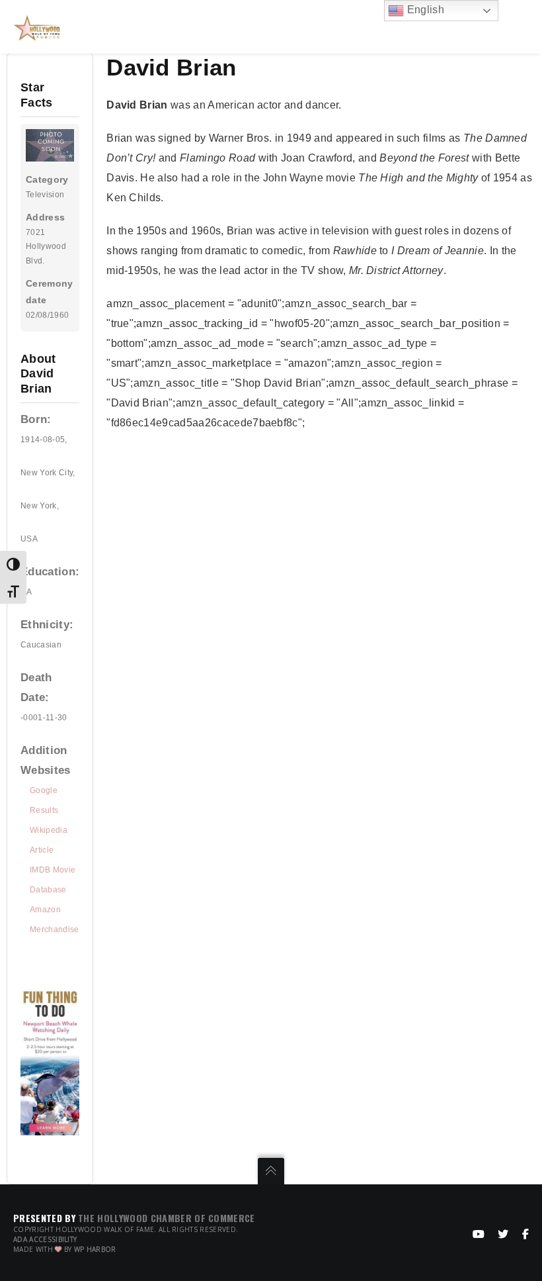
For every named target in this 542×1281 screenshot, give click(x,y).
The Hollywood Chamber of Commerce (166, 1218)
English (424, 9)
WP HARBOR (95, 1249)
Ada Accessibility (45, 1239)
